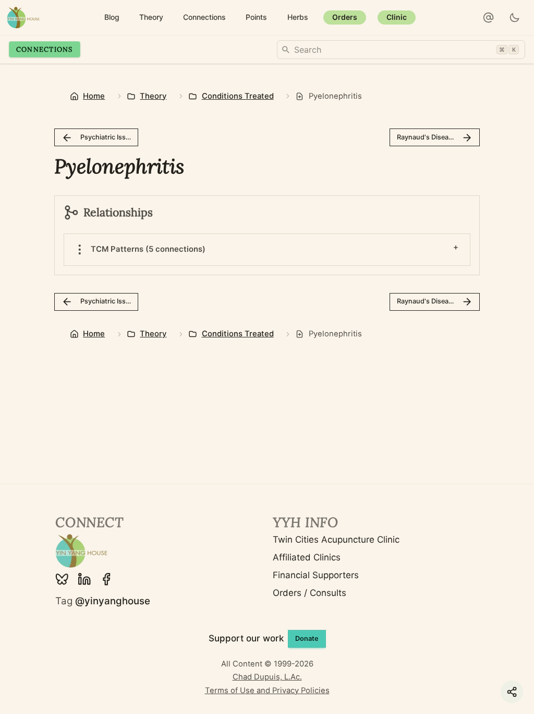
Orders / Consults (309, 593)
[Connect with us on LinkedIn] (84, 579)
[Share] (512, 692)
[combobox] (401, 49)
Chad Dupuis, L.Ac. (267, 677)
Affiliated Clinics (307, 557)
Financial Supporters (316, 575)
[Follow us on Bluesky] (62, 579)
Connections (44, 49)
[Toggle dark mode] (515, 18)
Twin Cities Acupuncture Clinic (336, 539)
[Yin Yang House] (23, 17)
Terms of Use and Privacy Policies (267, 690)
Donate (307, 638)
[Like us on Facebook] (106, 579)
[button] (488, 18)
